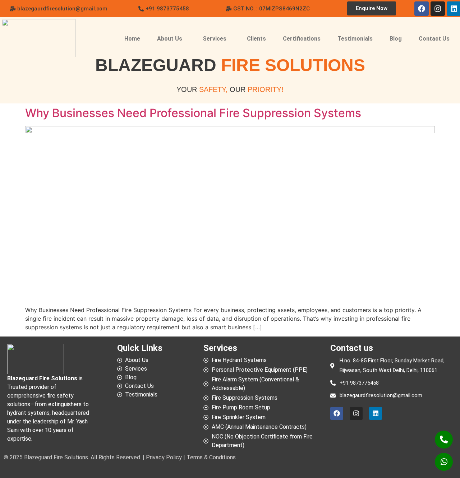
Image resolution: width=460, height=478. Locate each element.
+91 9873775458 (359, 383)
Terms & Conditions (210, 457)
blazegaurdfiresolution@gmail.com (381, 395)
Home (132, 38)
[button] (267, 9)
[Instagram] (438, 8)
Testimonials (355, 38)
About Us (169, 38)
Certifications (302, 38)
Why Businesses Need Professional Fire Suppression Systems (193, 113)
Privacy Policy (164, 457)
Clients (256, 38)
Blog (396, 38)
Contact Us (434, 38)
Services (214, 38)
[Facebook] (421, 8)
